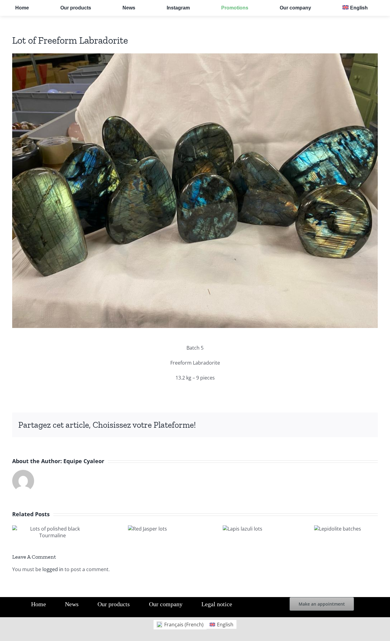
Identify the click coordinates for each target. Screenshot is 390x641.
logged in (52, 569)
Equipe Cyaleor (83, 461)
